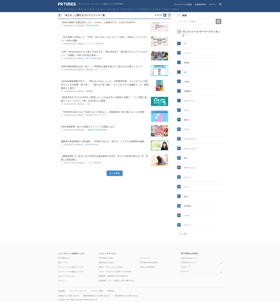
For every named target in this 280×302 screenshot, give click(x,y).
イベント (187, 53)
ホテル (186, 129)
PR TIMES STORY (106, 258)
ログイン (213, 4)
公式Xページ (186, 267)
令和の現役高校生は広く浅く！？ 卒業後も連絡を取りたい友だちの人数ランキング (101, 66)
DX (185, 72)
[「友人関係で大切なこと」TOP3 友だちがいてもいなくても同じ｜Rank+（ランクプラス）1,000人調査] (159, 41)
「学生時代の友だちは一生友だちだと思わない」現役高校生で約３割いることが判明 (102, 112)
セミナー (187, 177)
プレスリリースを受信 (183, 4)
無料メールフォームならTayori (111, 267)
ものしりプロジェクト (66, 276)
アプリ (91, 9)
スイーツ (187, 225)
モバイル (82, 9)
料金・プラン (63, 263)
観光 (186, 197)
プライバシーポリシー (78, 291)
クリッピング (145, 258)
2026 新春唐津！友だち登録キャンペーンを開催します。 (89, 126)
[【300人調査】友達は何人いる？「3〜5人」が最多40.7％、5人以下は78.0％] (159, 26)
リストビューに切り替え (169, 15)
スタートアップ (190, 149)
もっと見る (114, 173)
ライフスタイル (143, 9)
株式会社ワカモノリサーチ (96, 70)
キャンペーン (189, 101)
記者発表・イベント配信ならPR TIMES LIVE (116, 281)
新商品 (186, 63)
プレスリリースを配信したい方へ (71, 272)
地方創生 (187, 206)
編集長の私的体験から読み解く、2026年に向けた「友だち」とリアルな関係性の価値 (102, 141)
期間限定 (187, 91)
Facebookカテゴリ (188, 262)
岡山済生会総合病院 (94, 58)
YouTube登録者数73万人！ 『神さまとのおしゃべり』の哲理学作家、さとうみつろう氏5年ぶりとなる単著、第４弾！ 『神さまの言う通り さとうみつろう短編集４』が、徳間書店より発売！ (104, 84)
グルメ (166, 9)
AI (185, 44)
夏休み (186, 120)
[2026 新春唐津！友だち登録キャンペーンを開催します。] (159, 131)
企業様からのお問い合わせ (68, 296)
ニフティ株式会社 (94, 163)
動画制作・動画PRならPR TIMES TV (113, 276)
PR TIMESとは (64, 258)
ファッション (128, 9)
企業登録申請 (200, 4)
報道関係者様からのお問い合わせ (96, 296)
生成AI (186, 82)
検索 (218, 21)
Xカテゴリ (185, 271)
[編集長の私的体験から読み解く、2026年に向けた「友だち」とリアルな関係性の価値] (159, 145)
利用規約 (110, 291)
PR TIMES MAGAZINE (149, 263)
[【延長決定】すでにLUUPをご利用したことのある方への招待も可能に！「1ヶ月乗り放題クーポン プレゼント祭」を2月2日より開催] (159, 101)
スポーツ (175, 9)
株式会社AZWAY (92, 25)
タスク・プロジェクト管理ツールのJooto (115, 272)
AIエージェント (190, 168)
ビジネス (156, 9)
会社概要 (61, 291)
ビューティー (113, 9)
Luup (88, 104)
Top (59, 9)
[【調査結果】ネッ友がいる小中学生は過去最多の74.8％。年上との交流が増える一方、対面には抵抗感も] (159, 160)
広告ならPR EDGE (147, 267)
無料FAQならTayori (106, 263)
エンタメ (101, 9)
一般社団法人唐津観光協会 (96, 130)
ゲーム (186, 187)
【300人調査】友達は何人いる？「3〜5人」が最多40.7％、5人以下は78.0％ (98, 22)
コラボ (186, 216)
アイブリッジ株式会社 (95, 44)
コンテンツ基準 (97, 291)
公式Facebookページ (189, 258)
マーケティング (190, 139)
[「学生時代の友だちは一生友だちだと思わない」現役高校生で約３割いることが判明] (159, 116)
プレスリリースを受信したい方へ (71, 267)
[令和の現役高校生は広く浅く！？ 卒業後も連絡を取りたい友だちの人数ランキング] (159, 70)
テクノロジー (69, 9)
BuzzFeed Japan (92, 144)
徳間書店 (89, 91)
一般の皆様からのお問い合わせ (126, 296)
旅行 (186, 158)
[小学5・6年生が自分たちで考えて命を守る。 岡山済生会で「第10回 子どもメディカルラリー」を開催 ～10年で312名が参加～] (159, 56)
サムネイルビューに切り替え (165, 15)
